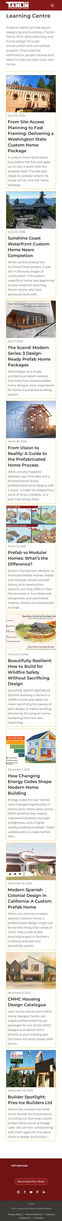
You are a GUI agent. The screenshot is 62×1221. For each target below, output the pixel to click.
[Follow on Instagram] (18, 1192)
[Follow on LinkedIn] (43, 1192)
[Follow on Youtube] (31, 1192)
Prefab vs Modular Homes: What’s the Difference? (28, 558)
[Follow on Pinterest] (37, 1192)
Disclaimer (24, 1218)
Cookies (50, 1214)
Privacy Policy (15, 1214)
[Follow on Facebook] (24, 1192)
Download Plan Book (31, 1181)
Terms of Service (34, 1214)
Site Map (38, 1218)
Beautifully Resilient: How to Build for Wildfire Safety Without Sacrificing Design (30, 672)
